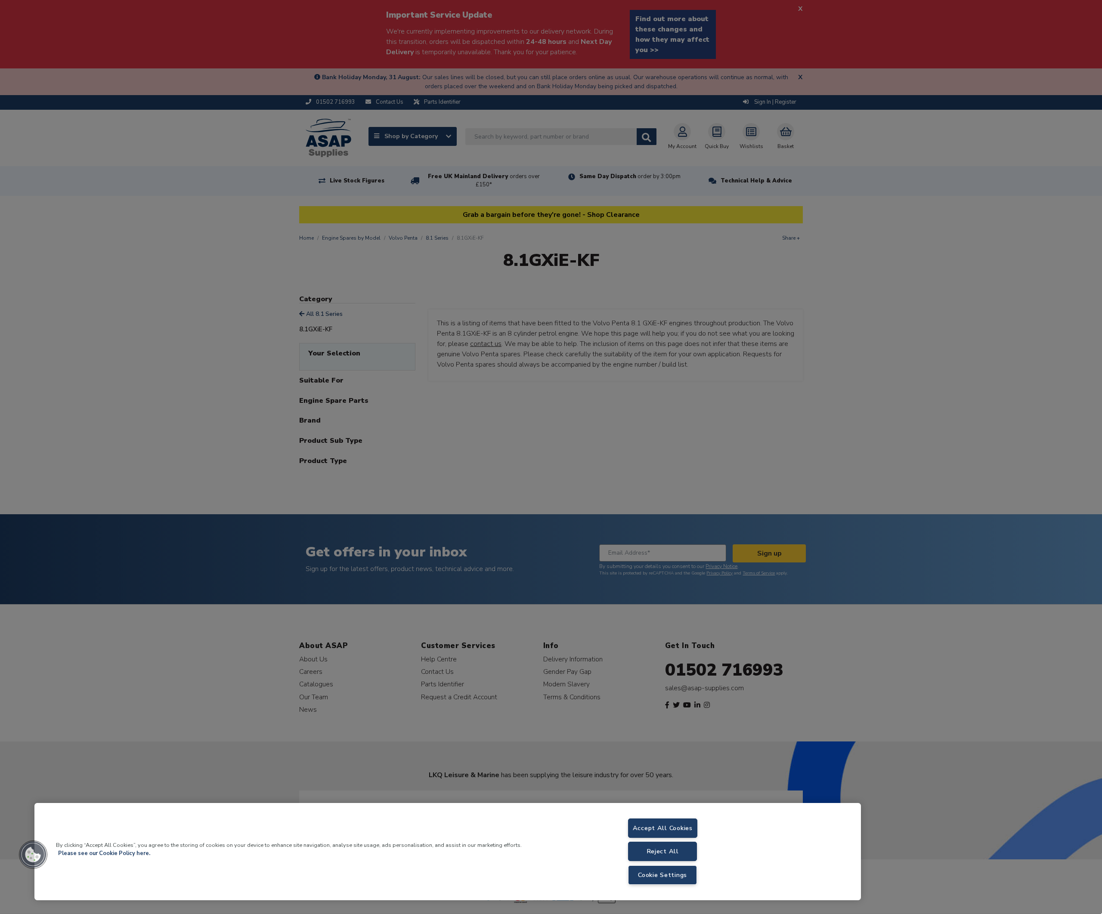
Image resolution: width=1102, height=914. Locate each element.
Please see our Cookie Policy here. (104, 853)
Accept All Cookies (663, 828)
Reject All (663, 851)
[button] (33, 854)
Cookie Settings (662, 875)
